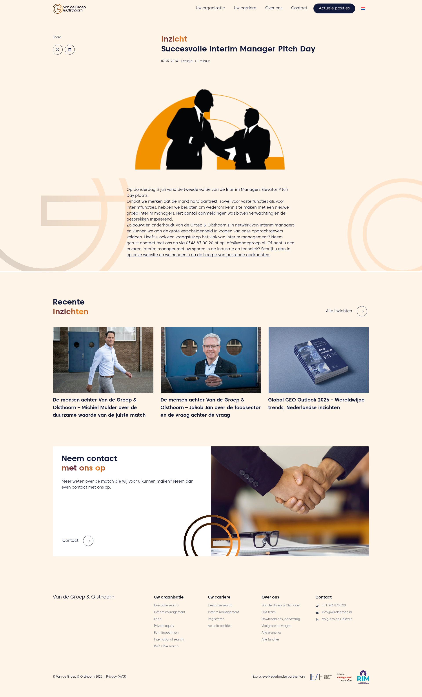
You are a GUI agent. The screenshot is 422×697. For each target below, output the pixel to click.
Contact (323, 598)
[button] (58, 50)
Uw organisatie (169, 598)
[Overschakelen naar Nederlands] (363, 9)
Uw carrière (219, 598)
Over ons (270, 598)
